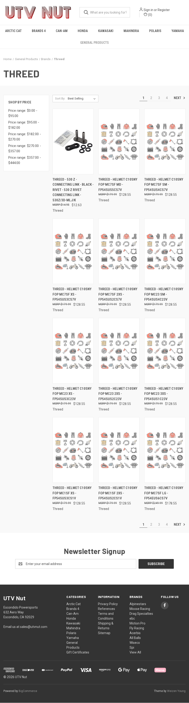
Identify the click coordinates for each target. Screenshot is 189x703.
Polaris (155, 31)
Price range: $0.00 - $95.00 (22, 113)
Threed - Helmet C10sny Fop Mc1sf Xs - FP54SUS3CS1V (72, 493)
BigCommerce (28, 691)
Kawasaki (105, 31)
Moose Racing (140, 609)
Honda (83, 31)
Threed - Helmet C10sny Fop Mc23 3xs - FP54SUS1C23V (163, 394)
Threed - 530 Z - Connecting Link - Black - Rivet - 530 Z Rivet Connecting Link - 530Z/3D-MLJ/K (73, 189)
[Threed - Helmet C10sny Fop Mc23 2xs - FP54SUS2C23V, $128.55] (119, 351)
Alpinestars (138, 604)
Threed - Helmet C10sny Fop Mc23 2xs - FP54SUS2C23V (117, 394)
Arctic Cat (13, 31)
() (149, 15)
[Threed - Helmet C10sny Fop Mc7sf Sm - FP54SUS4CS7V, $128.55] (164, 141)
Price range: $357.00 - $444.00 (24, 160)
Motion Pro (137, 623)
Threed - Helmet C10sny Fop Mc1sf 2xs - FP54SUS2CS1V (117, 493)
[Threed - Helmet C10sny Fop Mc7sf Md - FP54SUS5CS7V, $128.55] (119, 141)
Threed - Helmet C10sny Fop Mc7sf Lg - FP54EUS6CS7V (163, 493)
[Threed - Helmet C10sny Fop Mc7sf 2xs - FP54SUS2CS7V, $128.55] (119, 251)
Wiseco (135, 642)
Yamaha (177, 31)
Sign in (148, 10)
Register (164, 10)
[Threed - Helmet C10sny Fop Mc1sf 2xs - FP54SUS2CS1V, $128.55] (119, 450)
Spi (132, 647)
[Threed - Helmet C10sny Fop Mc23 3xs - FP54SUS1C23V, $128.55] (164, 351)
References (106, 609)
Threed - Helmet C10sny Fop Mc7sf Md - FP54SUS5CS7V (117, 184)
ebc (132, 618)
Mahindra (131, 31)
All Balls (135, 638)
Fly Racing (137, 628)
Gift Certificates (77, 652)
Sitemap (104, 633)
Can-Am (62, 31)
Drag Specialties (141, 613)
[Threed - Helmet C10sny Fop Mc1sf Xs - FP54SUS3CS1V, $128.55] (73, 450)
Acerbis (135, 633)
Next (178, 98)
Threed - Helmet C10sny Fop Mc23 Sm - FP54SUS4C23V (163, 294)
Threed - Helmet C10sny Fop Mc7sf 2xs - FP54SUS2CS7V (117, 294)
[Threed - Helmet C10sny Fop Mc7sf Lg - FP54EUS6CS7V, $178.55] (164, 450)
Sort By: (60, 98)
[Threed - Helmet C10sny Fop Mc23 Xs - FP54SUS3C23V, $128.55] (73, 351)
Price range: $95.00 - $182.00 (23, 125)
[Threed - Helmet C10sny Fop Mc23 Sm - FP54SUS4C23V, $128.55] (164, 251)
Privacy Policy (108, 604)
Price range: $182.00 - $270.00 (24, 136)
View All (135, 652)
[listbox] (82, 98)
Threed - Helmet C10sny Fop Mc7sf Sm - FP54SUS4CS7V (163, 184)
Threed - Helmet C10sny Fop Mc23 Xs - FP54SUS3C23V (72, 394)
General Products (94, 42)
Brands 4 (39, 31)
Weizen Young (176, 691)
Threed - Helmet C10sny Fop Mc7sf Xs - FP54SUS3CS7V (72, 294)
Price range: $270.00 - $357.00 (24, 148)
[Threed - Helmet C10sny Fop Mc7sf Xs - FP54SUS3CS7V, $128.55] (73, 251)
